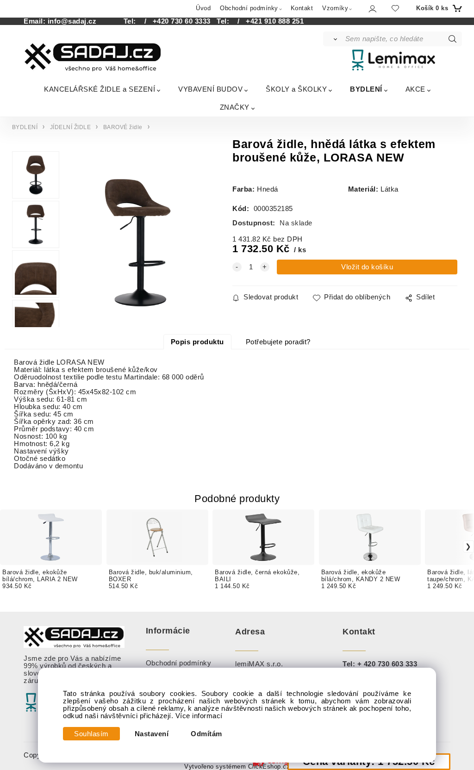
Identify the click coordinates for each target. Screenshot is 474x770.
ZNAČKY (234, 107)
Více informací (199, 716)
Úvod (203, 8)
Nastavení (152, 734)
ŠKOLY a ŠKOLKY (296, 89)
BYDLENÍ (366, 89)
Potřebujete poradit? (278, 342)
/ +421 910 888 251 (267, 21)
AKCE (415, 89)
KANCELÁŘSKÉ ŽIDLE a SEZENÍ (99, 89)
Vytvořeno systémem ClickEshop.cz (237, 767)
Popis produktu (197, 342)
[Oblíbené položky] (395, 8)
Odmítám (206, 734)
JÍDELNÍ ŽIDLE (70, 127)
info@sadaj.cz (72, 21)
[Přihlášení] (372, 8)
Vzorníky (335, 8)
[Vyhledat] (333, 38)
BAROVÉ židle (123, 127)
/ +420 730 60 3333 (174, 21)
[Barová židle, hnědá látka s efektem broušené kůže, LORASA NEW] (136, 243)
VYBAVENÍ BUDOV (210, 89)
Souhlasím (91, 734)
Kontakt (302, 8)
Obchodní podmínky (249, 8)
